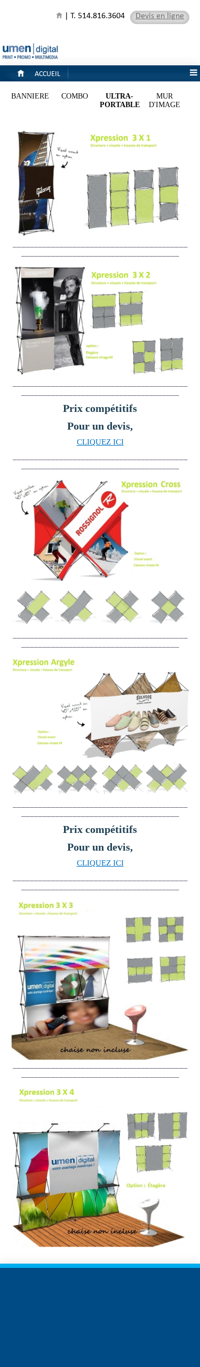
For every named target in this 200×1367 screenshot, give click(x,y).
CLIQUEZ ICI (100, 442)
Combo (74, 96)
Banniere (30, 96)
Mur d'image (164, 100)
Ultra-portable (120, 100)
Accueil (47, 75)
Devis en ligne (159, 17)
